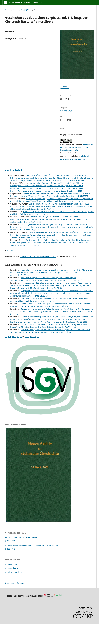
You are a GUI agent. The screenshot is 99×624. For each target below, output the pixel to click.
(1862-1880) (10, 540)
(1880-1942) (10, 549)
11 (13, 336)
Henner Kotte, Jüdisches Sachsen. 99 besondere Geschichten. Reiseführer (55, 211)
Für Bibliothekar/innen (14, 572)
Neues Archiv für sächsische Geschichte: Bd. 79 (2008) (52, 327)
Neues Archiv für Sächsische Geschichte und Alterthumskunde (32, 545)
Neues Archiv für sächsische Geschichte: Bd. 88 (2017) (58, 280)
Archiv (15, 10)
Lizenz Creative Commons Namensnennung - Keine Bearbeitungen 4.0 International (76, 147)
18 (31, 336)
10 (10, 336)
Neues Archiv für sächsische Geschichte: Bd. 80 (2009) (41, 288)
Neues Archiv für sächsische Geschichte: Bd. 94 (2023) (60, 180)
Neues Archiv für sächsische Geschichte (25, 2)
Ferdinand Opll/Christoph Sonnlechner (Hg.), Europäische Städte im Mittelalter (55, 298)
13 (18, 336)
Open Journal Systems (14, 583)
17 (28, 336)
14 (21, 336)
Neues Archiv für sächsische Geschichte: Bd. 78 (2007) (45, 306)
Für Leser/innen (11, 564)
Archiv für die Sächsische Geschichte (21, 537)
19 (33, 336)
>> (12, 250)
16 (26, 336)
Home (7, 10)
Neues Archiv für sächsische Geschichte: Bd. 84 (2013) (33, 301)
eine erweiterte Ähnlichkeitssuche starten (38, 256)
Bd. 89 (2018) (26, 10)
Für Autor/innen (11, 568)
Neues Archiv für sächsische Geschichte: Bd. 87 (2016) (49, 332)
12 (15, 336)
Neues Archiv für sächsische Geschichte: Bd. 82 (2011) (50, 294)
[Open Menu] (5, 2)
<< (6, 336)
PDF (65, 86)
